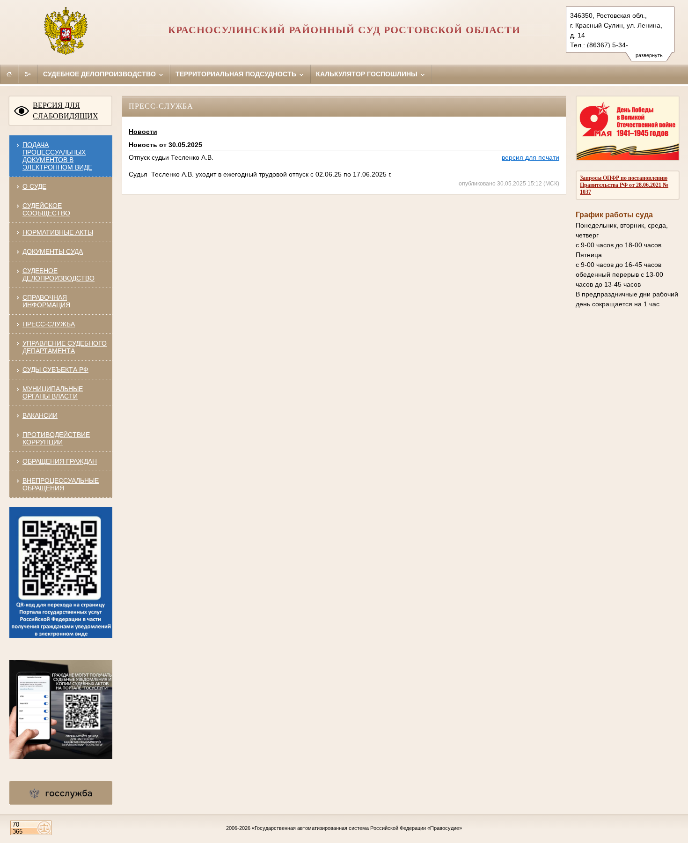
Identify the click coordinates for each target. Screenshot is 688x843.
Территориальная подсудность (237, 74)
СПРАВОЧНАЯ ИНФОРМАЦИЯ (46, 301)
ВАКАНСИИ (40, 415)
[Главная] (9, 74)
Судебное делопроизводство (100, 74)
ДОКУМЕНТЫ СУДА (52, 251)
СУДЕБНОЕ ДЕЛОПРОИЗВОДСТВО (58, 274)
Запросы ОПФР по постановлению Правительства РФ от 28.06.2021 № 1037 (624, 185)
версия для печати (530, 157)
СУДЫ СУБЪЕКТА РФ (55, 369)
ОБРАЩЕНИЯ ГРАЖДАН (59, 461)
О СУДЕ (34, 186)
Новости (143, 131)
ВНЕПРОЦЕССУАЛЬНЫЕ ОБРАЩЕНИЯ (60, 484)
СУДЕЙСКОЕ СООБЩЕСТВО (46, 209)
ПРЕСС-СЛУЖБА (48, 324)
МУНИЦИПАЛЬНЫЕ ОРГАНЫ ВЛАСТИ (52, 392)
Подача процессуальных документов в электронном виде (57, 156)
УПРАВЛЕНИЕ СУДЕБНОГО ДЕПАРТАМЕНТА (64, 347)
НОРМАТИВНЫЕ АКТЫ (57, 232)
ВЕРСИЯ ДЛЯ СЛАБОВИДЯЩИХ (65, 110)
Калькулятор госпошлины (367, 74)
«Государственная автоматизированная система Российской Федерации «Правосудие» (357, 828)
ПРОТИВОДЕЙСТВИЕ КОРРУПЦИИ (56, 438)
